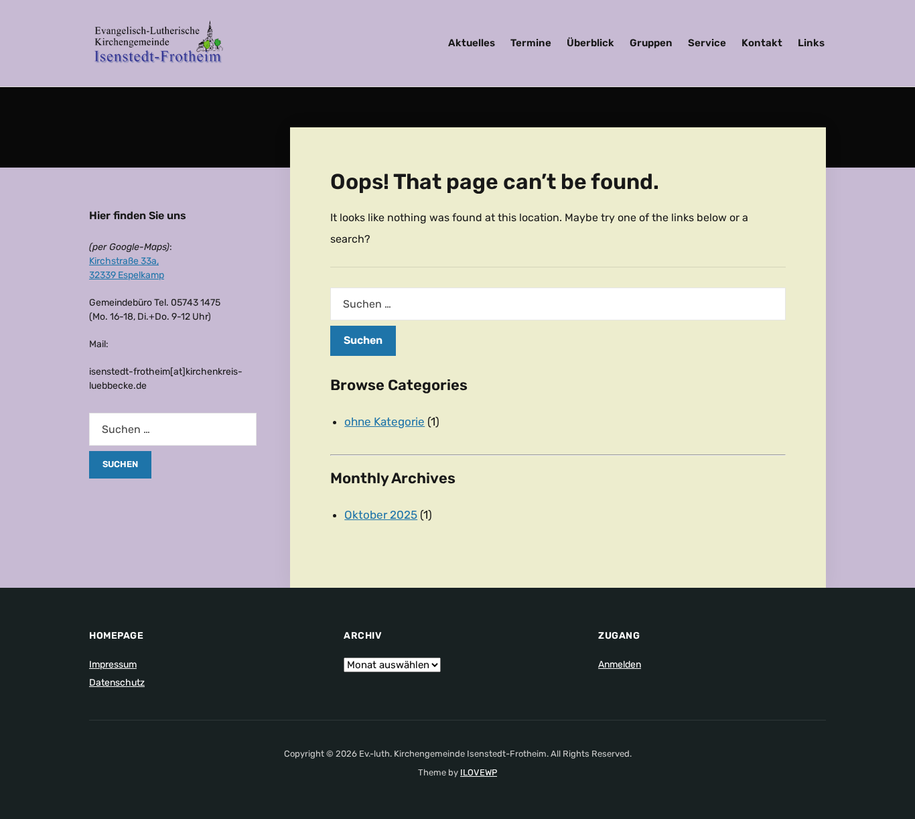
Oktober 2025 (380, 514)
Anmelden (619, 664)
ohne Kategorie (384, 421)
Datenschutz (117, 682)
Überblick (590, 43)
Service (707, 43)
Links (811, 43)
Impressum (113, 664)
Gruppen (651, 43)
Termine (530, 43)
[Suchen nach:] (558, 304)
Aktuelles (471, 43)
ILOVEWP (478, 772)
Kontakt (762, 43)
